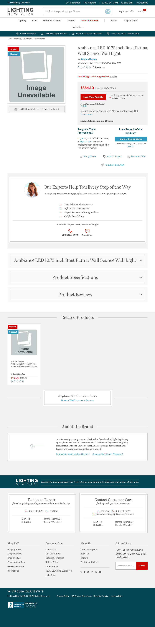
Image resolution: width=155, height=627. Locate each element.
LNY (10, 38)
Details (113, 76)
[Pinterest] (81, 572)
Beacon (131, 146)
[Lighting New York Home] (20, 11)
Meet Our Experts (89, 550)
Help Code (51, 575)
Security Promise (101, 596)
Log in (80, 138)
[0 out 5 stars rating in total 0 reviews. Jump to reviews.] (18, 381)
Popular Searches (16, 562)
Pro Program (90, 3)
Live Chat (128, 3)
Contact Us (51, 550)
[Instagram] (92, 572)
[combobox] (77, 11)
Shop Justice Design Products (107, 454)
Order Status (52, 567)
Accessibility (117, 596)
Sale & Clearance (16, 567)
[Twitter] (88, 572)
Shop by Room (14, 550)
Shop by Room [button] (130, 21)
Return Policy (52, 562)
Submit (142, 566)
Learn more (86, 114)
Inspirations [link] (77, 27)
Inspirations (13, 571)
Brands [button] (114, 21)
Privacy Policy (63, 596)
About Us (85, 554)
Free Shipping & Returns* (19, 3)
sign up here (86, 141)
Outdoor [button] (71, 21)
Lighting (17, 38)
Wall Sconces (39, 38)
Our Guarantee (53, 554)
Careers (84, 558)
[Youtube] (96, 572)
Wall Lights (27, 38)
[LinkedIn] (100, 572)
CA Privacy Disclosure (81, 596)
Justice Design (89, 59)
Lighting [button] (22, 21)
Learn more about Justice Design (72, 454)
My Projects (125, 11)
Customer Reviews (89, 562)
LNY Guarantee (73, 3)
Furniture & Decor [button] (52, 21)
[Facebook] (84, 572)
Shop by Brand (14, 554)
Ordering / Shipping (55, 558)
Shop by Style (14, 558)
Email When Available (93, 97)
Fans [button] (34, 21)
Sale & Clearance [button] (89, 21)
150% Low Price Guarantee (59, 571)
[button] (142, 3)
